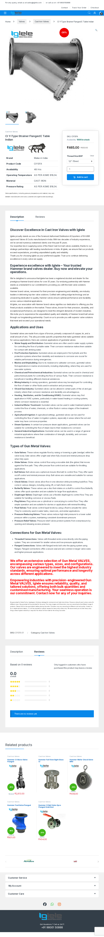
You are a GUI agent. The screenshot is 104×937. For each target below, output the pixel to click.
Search (89, 12)
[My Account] (94, 13)
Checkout (95, 8)
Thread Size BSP (75, 156)
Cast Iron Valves (42, 21)
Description (17, 217)
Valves (22, 21)
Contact (64, 8)
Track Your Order (79, 8)
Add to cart (82, 177)
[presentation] (98, 862)
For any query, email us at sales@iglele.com (23, 2)
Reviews (40, 217)
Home (7, 21)
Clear (92, 156)
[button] (96, 30)
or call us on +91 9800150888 (58, 2)
